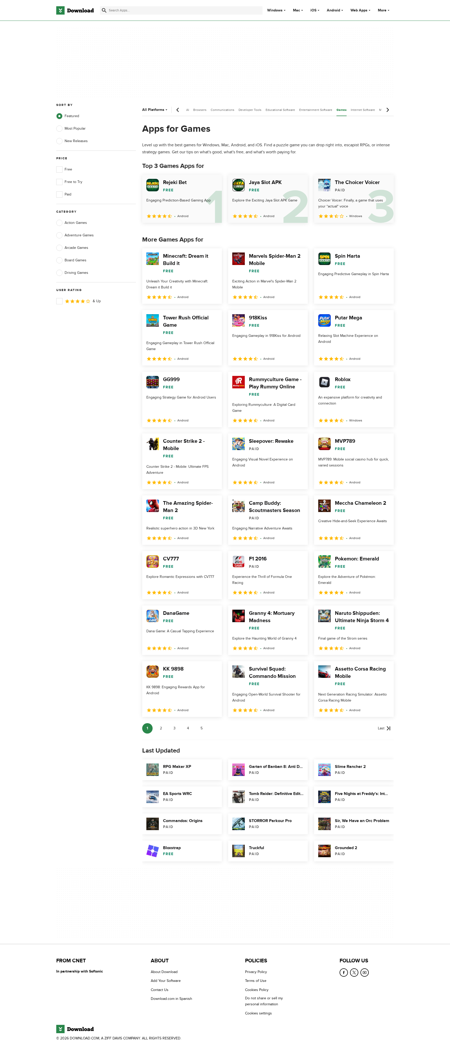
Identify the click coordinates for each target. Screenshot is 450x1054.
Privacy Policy (256, 972)
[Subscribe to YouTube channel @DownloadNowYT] (364, 972)
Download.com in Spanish (171, 998)
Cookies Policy (256, 990)
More (382, 10)
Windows (275, 10)
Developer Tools (250, 110)
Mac (296, 10)
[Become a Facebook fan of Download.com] (344, 972)
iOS (313, 10)
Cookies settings (258, 1013)
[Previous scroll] (178, 110)
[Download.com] (75, 10)
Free (68, 169)
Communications (222, 110)
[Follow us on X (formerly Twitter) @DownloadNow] (354, 972)
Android (333, 10)
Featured (72, 116)
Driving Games (76, 272)
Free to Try (73, 182)
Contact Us (159, 990)
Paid (68, 194)
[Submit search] (104, 10)
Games (341, 110)
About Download (164, 972)
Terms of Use (255, 981)
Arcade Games (76, 247)
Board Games (75, 260)
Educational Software (280, 110)
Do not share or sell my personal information (264, 1001)
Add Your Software (166, 981)
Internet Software (363, 110)
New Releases (76, 141)
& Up (97, 301)
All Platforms (153, 110)
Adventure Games (79, 235)
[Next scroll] (387, 110)
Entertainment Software (315, 110)
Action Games (76, 222)
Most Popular (75, 128)
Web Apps (359, 10)
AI (187, 110)
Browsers (200, 110)
